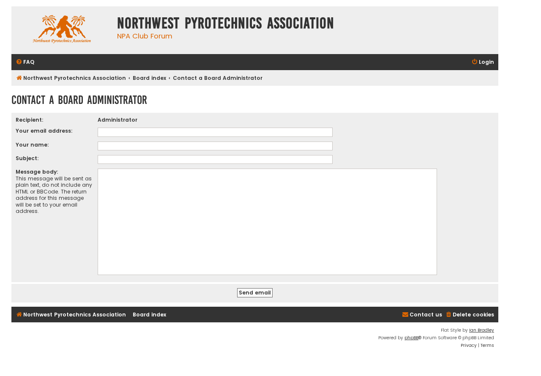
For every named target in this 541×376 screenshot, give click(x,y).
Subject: (27, 158)
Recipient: (30, 119)
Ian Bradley (481, 330)
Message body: (37, 171)
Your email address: (44, 130)
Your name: (32, 144)
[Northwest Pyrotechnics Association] (62, 30)
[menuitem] (25, 62)
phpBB (411, 338)
